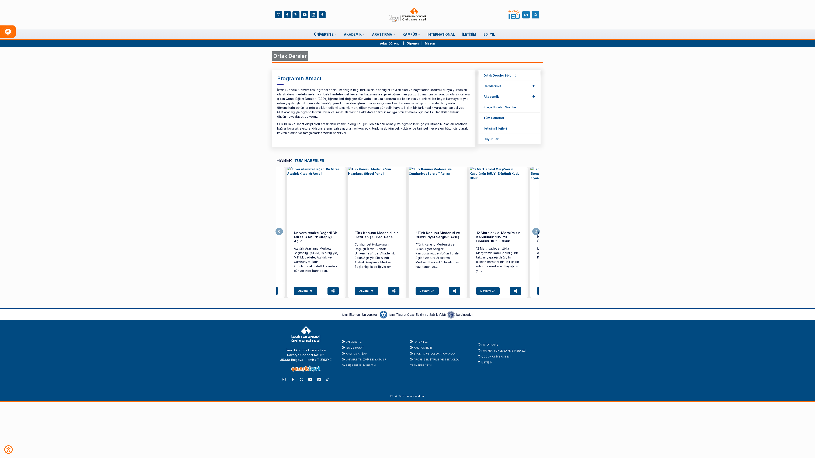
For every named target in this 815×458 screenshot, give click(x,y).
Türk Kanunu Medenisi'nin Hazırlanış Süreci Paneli (377, 235)
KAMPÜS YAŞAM (356, 353)
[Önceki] (279, 231)
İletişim (486, 362)
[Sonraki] (536, 231)
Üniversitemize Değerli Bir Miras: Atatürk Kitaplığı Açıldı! (315, 237)
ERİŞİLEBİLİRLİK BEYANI (361, 365)
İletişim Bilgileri (495, 128)
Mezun (430, 43)
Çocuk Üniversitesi (495, 356)
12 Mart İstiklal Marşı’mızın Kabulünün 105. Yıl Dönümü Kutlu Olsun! (498, 237)
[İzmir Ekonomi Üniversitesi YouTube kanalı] (304, 14)
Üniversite (354, 341)
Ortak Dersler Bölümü (499, 75)
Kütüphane (489, 344)
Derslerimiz (509, 85)
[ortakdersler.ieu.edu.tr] (316, 196)
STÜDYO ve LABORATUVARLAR (434, 353)
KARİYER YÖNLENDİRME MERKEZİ (503, 350)
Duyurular (491, 139)
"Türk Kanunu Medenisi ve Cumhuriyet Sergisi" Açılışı (438, 235)
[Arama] (536, 15)
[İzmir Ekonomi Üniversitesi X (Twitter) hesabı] (296, 14)
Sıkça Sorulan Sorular (499, 107)
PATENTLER (421, 341)
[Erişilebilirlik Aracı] (8, 449)
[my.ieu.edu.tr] (514, 14)
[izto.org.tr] (383, 314)
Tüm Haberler (493, 118)
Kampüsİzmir (423, 347)
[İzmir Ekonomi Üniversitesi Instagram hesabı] (278, 14)
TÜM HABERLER (309, 160)
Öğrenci (413, 43)
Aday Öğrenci (390, 43)
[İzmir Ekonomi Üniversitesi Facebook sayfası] (287, 14)
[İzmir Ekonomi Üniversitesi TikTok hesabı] (322, 14)
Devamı (303, 290)
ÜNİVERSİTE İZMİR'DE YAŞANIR (366, 359)
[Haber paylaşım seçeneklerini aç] (333, 291)
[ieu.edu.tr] (408, 14)
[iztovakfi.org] (451, 314)
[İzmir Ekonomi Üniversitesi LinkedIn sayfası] (313, 14)
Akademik (509, 96)
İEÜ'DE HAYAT (355, 347)
